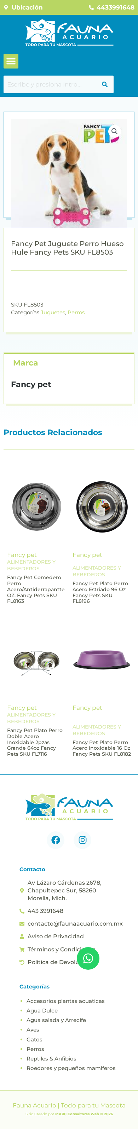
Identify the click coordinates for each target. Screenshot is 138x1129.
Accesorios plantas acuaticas (66, 1001)
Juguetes (53, 312)
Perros (76, 312)
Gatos (34, 1039)
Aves (33, 1029)
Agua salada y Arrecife (56, 1020)
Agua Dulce (42, 1010)
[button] (11, 61)
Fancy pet (22, 554)
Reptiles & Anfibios (51, 1058)
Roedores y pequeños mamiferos (71, 1068)
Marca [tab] (25, 363)
